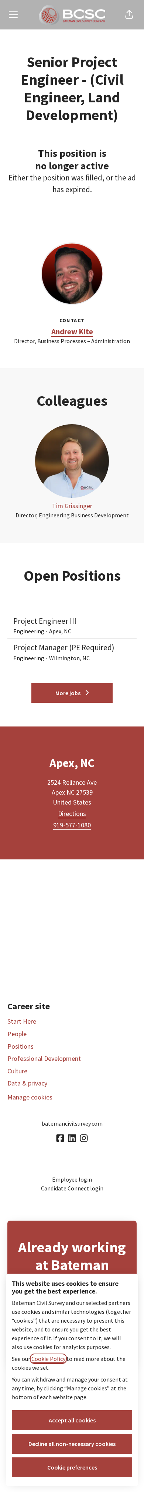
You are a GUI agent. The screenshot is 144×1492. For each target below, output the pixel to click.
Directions (72, 813)
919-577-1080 (72, 825)
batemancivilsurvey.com (72, 1123)
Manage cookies (29, 1097)
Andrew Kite (72, 332)
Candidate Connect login (72, 1188)
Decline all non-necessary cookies (72, 1443)
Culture (17, 1071)
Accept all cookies (72, 1420)
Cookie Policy (48, 1358)
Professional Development (44, 1058)
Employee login (72, 1179)
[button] (129, 14)
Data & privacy (27, 1083)
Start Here (21, 1021)
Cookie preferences (72, 1467)
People (17, 1034)
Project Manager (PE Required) (63, 647)
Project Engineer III (44, 621)
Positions (20, 1046)
